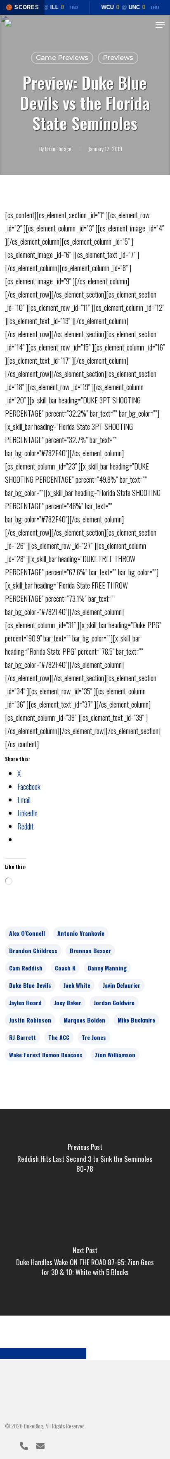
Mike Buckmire (136, 1020)
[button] (160, 25)
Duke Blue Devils (30, 985)
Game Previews (62, 58)
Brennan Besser (90, 950)
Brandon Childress (33, 950)
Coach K (65, 967)
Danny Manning (107, 967)
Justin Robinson (30, 1020)
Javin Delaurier (121, 985)
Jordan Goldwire (114, 1002)
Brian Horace (58, 148)
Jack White (77, 985)
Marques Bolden (84, 1020)
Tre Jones (94, 1037)
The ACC (58, 1037)
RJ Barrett (22, 1037)
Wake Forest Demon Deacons (46, 1054)
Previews (118, 58)
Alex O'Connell (27, 933)
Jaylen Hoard (25, 1002)
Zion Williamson (115, 1054)
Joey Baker (67, 1002)
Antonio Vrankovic (80, 933)
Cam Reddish (25, 967)
